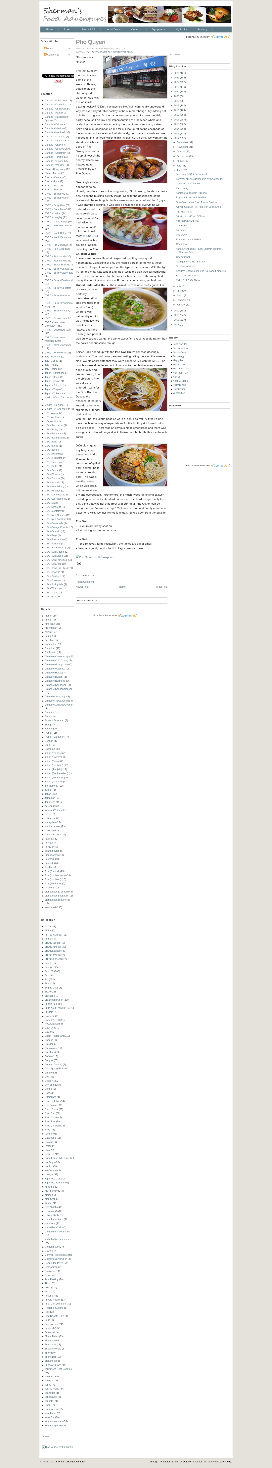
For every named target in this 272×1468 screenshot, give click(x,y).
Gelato (48, 1142)
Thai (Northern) (53, 879)
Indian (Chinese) (54, 753)
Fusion (48, 1133)
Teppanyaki (51, 1397)
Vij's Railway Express (187, 220)
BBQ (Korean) (52, 955)
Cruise (48, 1072)
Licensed (50, 1211)
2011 (177, 310)
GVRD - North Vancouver (58, 237)
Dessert (49, 1080)
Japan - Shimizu (53, 385)
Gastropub (50, 1137)
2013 (177, 133)
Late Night (50, 1207)
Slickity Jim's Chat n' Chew (190, 216)
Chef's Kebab (183, 257)
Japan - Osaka (52, 381)
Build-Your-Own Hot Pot (57, 1008)
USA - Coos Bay (53, 462)
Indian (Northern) (54, 765)
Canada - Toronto (54, 157)
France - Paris (52, 189)
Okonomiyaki (52, 1267)
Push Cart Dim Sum (55, 1303)
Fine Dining (51, 1105)
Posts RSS (88, 29)
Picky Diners (179, 385)
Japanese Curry (53, 1178)
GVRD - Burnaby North (57, 197)
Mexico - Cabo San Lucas (58, 397)
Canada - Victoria (54, 161)
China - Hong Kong (55, 169)
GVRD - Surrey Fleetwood (59, 280)
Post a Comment (85, 581)
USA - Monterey (53, 511)
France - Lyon (52, 181)
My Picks (181, 29)
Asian (48, 632)
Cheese (49, 1040)
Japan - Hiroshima (55, 373)
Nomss (176, 376)
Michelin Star (52, 1246)
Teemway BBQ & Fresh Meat (191, 174)
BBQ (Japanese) (54, 950)
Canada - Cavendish (56, 104)
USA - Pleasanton (54, 539)
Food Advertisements (103, 615)
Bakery (48, 967)
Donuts (48, 1088)
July (179, 165)
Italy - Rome (51, 369)
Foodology (178, 356)
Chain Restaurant (54, 1035)
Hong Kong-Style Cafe (57, 1158)
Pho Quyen (90, 42)
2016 (177, 119)
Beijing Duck (51, 987)
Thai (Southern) (53, 883)
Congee (49, 1060)
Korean (49, 806)
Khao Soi (50, 1186)
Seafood (49, 1328)
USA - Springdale (54, 584)
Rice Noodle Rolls (54, 1316)
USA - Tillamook (53, 588)
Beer (47, 983)
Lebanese (50, 818)
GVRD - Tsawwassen (56, 318)
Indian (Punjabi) (53, 769)
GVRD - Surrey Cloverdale (59, 272)
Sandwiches (51, 1324)
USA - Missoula (53, 507)
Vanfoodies (179, 393)
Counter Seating (53, 1064)
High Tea (49, 1154)
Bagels (48, 963)
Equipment (158, 29)
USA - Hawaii (52, 482)
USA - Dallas (51, 466)
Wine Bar (50, 1417)
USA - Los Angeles (55, 498)
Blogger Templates (160, 1461)
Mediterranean (53, 826)
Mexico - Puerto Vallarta (57, 409)
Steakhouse (51, 1360)
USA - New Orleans (55, 515)
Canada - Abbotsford (56, 100)
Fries (47, 1129)
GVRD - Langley (53, 217)
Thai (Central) (52, 871)
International (51, 785)
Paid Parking (52, 1279)
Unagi (48, 1405)
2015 (177, 124)
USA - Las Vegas (54, 494)
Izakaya (49, 1174)
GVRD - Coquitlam (55, 209)
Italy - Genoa (51, 360)
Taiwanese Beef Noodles (58, 1369)
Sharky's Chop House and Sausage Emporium (201, 271)
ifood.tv (48, 1436)
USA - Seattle (52, 576)
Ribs (47, 1311)
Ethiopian (50, 724)
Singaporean (52, 855)
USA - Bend (51, 441)
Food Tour (50, 1121)
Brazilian (49, 640)
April (179, 290)
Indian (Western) (54, 781)
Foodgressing (180, 348)
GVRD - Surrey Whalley (57, 310)
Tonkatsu (49, 1401)
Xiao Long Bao (53, 1425)
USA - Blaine (51, 445)
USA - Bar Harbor (54, 425)
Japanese (50, 802)
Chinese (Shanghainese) (58, 689)
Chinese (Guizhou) (55, 668)
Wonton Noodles (54, 1421)
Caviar (48, 1032)
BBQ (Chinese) (53, 946)
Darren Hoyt (225, 1461)
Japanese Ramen (54, 1182)
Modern (49, 1250)
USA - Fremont (52, 478)
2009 (177, 319)
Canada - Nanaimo (55, 136)
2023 (177, 87)
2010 (177, 315)
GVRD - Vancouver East (57, 330)
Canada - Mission (54, 128)
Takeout (49, 1376)
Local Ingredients (54, 1219)
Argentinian (51, 627)
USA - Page (51, 535)
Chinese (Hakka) (54, 672)
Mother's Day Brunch (56, 1259)
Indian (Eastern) (53, 757)
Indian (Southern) (54, 777)
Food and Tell (180, 344)
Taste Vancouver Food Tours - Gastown (197, 202)
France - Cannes (54, 177)
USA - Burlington (54, 458)
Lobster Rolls (52, 1215)
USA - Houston (53, 490)
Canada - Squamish (55, 153)
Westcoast (50, 907)
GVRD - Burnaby (54, 193)
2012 (177, 138)
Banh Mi (49, 971)
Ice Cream (50, 1170)
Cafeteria (50, 1016)
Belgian (49, 636)
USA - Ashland (52, 417)
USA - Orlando (52, 531)
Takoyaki (49, 1380)
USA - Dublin (52, 470)
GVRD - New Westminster (58, 225)
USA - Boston (52, 449)
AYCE (48, 926)
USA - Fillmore (52, 474)
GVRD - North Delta (55, 233)
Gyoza (48, 1146)
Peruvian (49, 847)
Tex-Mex (49, 867)
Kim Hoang (182, 188)
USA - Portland (53, 543)
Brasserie (50, 995)
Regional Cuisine (54, 1308)
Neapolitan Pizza (54, 1263)
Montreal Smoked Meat (57, 1255)
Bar (46, 979)
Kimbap (49, 1195)
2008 (177, 324)
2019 (177, 105)
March (180, 295)
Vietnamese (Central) (56, 891)
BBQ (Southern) (53, 959)
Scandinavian (52, 850)
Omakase (50, 1271)
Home (49, 29)
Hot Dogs (50, 1162)
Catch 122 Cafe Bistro (188, 280)
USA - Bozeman (53, 454)
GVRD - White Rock (55, 352)
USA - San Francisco (56, 560)
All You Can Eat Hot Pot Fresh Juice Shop (198, 207)
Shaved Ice (51, 1340)
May (179, 286)
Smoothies (50, 1344)
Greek (48, 745)
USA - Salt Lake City (55, 547)
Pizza (48, 1287)
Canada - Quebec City (57, 148)
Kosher (48, 1203)
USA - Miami (51, 502)
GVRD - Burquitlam (55, 205)
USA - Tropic (51, 592)
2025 (177, 77)
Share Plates (52, 1336)
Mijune (87, 235)
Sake (47, 1320)
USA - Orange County (56, 527)
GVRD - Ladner (53, 213)
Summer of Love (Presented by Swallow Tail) (200, 179)
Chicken (49, 1044)
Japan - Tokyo (52, 389)
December (183, 142)
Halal (47, 1150)
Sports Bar (50, 1356)
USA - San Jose (53, 564)
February (182, 300)
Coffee (48, 1056)
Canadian (50, 648)
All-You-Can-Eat (53, 934)
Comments (53, 54)
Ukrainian (50, 887)
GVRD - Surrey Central (57, 268)
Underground (52, 1409)
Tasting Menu (52, 1388)
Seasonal (50, 1332)
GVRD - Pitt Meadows (56, 245)
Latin (47, 814)
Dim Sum (50, 1084)
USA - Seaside (52, 572)
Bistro (48, 991)
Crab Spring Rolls (54, 1068)
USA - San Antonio (55, 551)
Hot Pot (49, 1166)
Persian (49, 842)
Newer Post (82, 586)
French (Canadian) (55, 736)
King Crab (50, 1199)
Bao (47, 975)
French (48, 732)
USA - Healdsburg (54, 486)
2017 (177, 115)
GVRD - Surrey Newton (57, 295)
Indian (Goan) (52, 761)
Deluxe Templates (193, 1461)
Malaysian (50, 822)
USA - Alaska (52, 413)
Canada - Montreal (55, 132)
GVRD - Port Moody (55, 256)
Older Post (161, 586)
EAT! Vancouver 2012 (187, 275)
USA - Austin (51, 421)
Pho (47, 1283)
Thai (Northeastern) (55, 875)
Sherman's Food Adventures (70, 1461)
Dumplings (50, 1097)
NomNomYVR (180, 372)
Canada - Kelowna (55, 124)
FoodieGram (179, 352)
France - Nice (52, 185)
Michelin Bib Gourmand (57, 1231)
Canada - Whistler (54, 165)
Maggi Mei (178, 360)
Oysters (49, 1275)
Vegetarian (50, 1413)
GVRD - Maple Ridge (56, 221)
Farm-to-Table (52, 1101)
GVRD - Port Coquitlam (57, 249)
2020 (177, 101)
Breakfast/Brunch (54, 999)
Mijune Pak (179, 364)
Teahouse (50, 1393)
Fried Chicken (52, 1125)
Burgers (49, 1012)
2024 (177, 82)
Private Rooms (53, 1299)
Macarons (50, 1223)
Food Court (51, 1117)
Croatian (49, 712)
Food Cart (50, 1113)
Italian (48, 794)
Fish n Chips (51, 1109)
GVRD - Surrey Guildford (58, 288)
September (183, 156)
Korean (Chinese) (54, 810)
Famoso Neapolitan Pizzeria (191, 193)
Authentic (50, 938)
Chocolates (51, 1048)
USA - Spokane (53, 580)
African (48, 619)
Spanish (49, 863)
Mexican (49, 830)
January (181, 304)
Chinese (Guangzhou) (57, 664)
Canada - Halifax (54, 112)
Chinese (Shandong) (56, 685)
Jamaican (50, 798)
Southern (50, 859)
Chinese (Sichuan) (55, 696)
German (49, 741)
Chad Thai (181, 244)
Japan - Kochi (52, 377)
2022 (177, 91)
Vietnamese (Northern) (57, 895)
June (180, 170)
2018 (177, 110)
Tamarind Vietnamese (188, 183)
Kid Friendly (51, 1190)
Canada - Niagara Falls (57, 140)
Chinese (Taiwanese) (56, 700)
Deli (47, 1076)
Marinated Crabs (54, 1227)
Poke (47, 1291)
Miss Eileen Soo (181, 368)
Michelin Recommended (58, 1239)
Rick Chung (179, 389)
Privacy (202, 29)
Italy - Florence (53, 356)
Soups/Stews (52, 1348)
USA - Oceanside (54, 523)
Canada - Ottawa (54, 144)
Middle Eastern (53, 834)
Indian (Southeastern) (56, 773)
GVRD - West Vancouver (58, 345)
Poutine (49, 1295)
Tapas (48, 1384)
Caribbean (50, 652)
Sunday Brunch (53, 1365)
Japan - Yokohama (55, 393)
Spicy (48, 1352)
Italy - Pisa (50, 364)
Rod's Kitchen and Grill (188, 239)
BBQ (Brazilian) (53, 942)
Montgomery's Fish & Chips (190, 261)
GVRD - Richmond (55, 260)
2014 (177, 128)
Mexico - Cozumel (54, 405)
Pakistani (50, 838)
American (50, 623)
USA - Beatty (51, 429)
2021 (177, 96)
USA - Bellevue (53, 433)
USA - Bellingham (54, 437)
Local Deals (113, 29)
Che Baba (181, 225)
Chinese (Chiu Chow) (56, 660)
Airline (48, 930)
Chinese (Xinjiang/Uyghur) (59, 704)
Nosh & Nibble (181, 381)
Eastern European (54, 720)
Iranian (48, 789)
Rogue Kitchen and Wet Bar (191, 197)
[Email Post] (78, 563)
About (67, 29)
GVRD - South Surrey (56, 264)
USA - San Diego (54, 555)
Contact (136, 29)
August (181, 161)
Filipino (49, 728)
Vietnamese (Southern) (57, 899)
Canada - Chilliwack (56, 108)
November (183, 147)
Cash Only (50, 1027)
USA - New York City (56, 519)
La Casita (181, 230)
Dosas (48, 1093)
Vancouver (50, 596)
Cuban (48, 716)
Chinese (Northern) (55, 680)
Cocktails (50, 1052)
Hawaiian (50, 749)
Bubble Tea (51, 1004)
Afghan (48, 615)
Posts (50, 48)
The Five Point (184, 211)
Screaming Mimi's (185, 266)
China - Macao (53, 173)
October (181, 151)
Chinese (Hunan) (54, 676)
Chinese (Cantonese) (56, 656)
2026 (177, 73)
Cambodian (51, 644)
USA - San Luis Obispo (57, 568)
